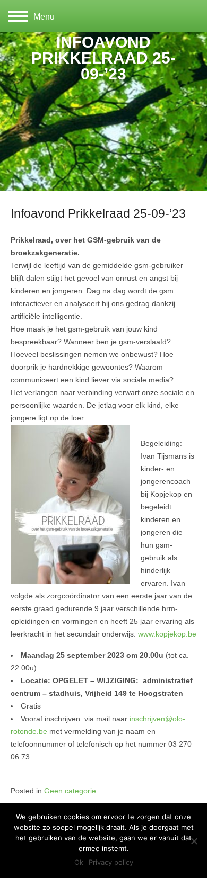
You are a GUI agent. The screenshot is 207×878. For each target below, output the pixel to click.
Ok (78, 862)
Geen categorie (70, 791)
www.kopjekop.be (167, 634)
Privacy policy (111, 862)
